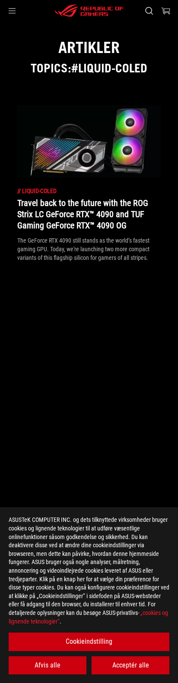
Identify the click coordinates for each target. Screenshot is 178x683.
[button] (12, 11)
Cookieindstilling (89, 641)
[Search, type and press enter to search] (148, 11)
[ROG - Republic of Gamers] (89, 10)
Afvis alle (47, 665)
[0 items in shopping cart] (166, 11)
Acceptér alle (130, 665)
